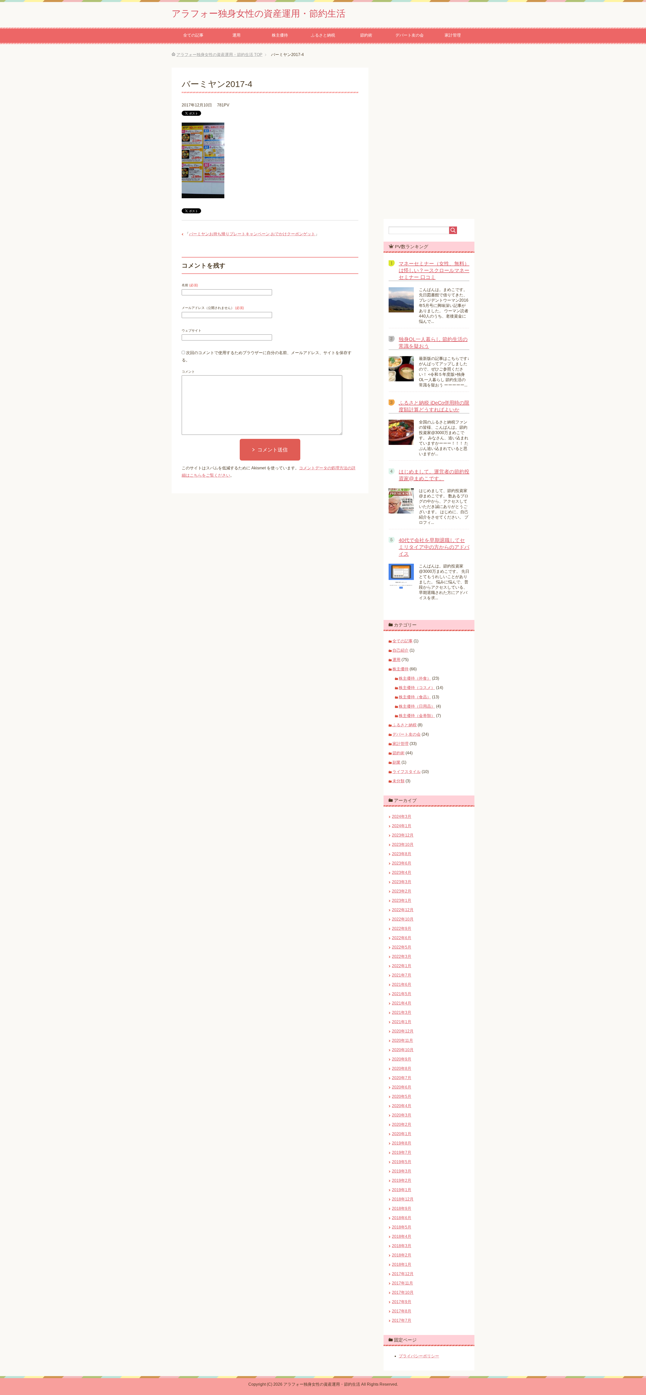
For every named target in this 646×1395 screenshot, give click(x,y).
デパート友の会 (409, 35)
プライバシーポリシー (419, 1356)
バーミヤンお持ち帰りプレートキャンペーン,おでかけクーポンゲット (252, 234)
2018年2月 (401, 1255)
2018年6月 (401, 1218)
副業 (396, 762)
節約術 (366, 35)
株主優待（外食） (415, 678)
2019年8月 (401, 1143)
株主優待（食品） (415, 697)
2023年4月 (401, 872)
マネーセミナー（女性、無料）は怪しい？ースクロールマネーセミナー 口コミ (434, 270)
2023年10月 (403, 844)
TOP (219, 54)
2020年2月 (401, 1124)
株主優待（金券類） (417, 716)
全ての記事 (193, 35)
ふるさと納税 (323, 35)
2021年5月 (401, 994)
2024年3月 (401, 816)
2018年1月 (401, 1264)
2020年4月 (401, 1106)
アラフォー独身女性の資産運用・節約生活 (258, 13)
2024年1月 (401, 826)
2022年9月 (401, 928)
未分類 (398, 781)
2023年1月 (401, 900)
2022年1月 (401, 966)
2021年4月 (401, 1003)
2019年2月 (401, 1180)
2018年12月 (403, 1199)
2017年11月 (402, 1283)
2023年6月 (401, 863)
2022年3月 (401, 956)
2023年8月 (401, 854)
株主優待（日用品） (417, 706)
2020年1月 (401, 1134)
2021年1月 (401, 1022)
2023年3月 (401, 882)
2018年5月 (401, 1227)
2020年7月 (401, 1078)
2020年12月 (403, 1031)
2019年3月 (401, 1171)
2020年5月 (401, 1096)
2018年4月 (401, 1236)
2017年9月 (401, 1302)
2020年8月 (401, 1068)
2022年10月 (403, 919)
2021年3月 (401, 1012)
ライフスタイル (406, 772)
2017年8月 (401, 1311)
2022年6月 (401, 938)
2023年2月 (401, 891)
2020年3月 (401, 1115)
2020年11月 (402, 1040)
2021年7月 (401, 975)
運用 (236, 35)
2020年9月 (401, 1059)
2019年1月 (401, 1190)
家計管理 (453, 35)
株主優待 (280, 35)
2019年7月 (401, 1152)
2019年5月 (401, 1162)
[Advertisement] (323, 576)
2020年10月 (403, 1050)
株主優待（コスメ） (417, 688)
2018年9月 (401, 1208)
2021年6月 (401, 984)
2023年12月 (403, 835)
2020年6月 (401, 1087)
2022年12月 (403, 910)
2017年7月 (401, 1320)
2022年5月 (401, 947)
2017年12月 (403, 1274)
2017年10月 (403, 1292)
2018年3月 (401, 1246)
